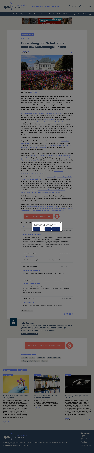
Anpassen (37, 229)
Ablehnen (48, 229)
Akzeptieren (56, 229)
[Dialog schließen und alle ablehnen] (61, 222)
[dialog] (47, 226)
